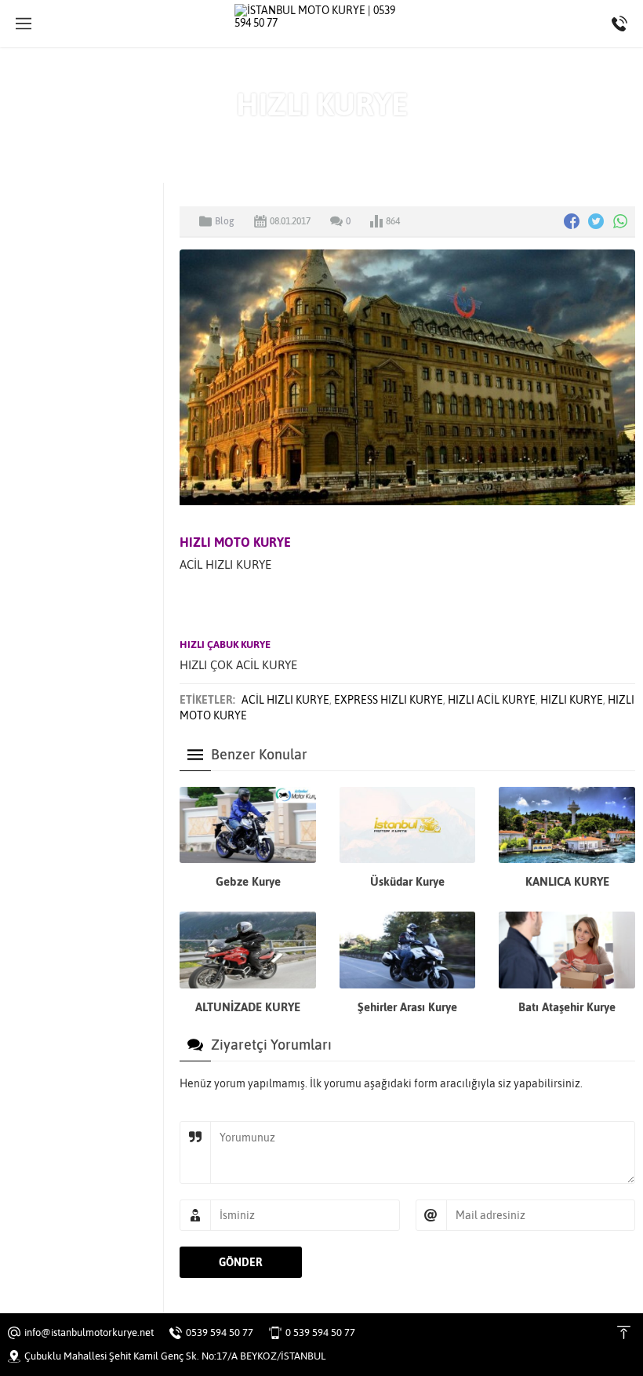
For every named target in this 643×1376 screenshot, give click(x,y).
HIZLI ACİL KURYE (492, 699)
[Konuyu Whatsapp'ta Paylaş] (620, 221)
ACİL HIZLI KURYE (285, 699)
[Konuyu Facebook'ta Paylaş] (571, 221)
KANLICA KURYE (567, 881)
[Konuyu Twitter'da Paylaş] (596, 221)
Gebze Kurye (248, 881)
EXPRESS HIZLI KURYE (388, 699)
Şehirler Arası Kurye (407, 1007)
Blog (350, 137)
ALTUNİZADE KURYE (247, 1007)
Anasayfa (305, 137)
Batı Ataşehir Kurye (567, 1007)
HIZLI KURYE (571, 699)
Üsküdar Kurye (407, 881)
